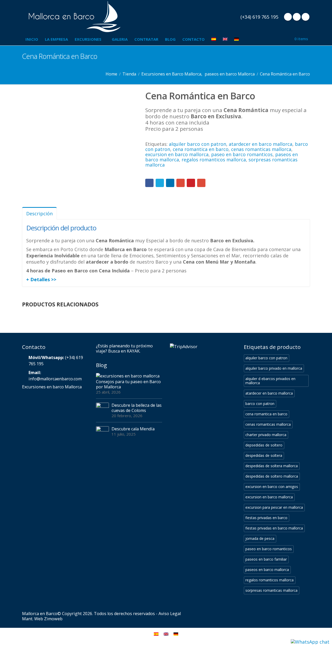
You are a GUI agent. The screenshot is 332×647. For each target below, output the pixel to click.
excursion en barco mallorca (177, 154)
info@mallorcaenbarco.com (55, 379)
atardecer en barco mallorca (260, 144)
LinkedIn (170, 183)
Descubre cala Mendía (133, 429)
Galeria (120, 39)
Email (201, 183)
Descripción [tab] (39, 213)
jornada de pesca (259, 538)
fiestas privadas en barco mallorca (274, 528)
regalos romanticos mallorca (214, 159)
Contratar (146, 39)
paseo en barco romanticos (242, 154)
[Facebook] (288, 17)
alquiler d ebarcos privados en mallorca (270, 381)
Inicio (31, 39)
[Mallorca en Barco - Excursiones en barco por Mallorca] (74, 17)
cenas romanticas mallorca (261, 149)
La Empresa (56, 39)
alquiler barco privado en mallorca (273, 368)
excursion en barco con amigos (271, 486)
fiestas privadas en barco (266, 517)
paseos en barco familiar (266, 559)
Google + (180, 183)
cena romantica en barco (201, 149)
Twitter (160, 183)
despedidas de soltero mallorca (271, 476)
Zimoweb (53, 619)
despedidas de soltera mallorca (271, 465)
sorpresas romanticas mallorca (271, 590)
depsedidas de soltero (263, 445)
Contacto (193, 39)
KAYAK (133, 351)
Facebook (149, 183)
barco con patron (259, 403)
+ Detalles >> (41, 279)
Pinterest (191, 183)
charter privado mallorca (265, 434)
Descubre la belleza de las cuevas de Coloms (137, 407)
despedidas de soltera (263, 455)
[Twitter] (297, 17)
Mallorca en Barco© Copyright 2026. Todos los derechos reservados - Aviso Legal (101, 613)
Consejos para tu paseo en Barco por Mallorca (128, 384)
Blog (170, 39)
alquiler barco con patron (197, 144)
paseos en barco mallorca (267, 569)
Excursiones (88, 39)
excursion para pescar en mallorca (274, 507)
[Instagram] (305, 17)
